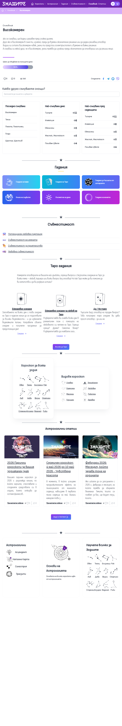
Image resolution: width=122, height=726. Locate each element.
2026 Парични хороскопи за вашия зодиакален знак (20, 467)
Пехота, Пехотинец (14, 126)
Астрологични (16, 545)
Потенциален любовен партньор (25, 234)
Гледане (20, 333)
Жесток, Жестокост (54, 135)
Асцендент (21, 552)
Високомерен (11, 112)
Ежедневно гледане (22, 308)
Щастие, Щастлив (13, 140)
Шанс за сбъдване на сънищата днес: (18, 64)
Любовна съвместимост (21, 251)
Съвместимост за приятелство (25, 245)
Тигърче (48, 113)
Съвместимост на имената (22, 239)
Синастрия (21, 566)
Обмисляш (49, 128)
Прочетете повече (15, 503)
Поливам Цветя (52, 143)
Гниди (7, 133)
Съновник (8, 25)
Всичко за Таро (61, 347)
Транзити (21, 573)
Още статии (59, 517)
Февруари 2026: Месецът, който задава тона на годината (96, 469)
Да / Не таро (100, 308)
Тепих (7, 119)
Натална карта (21, 559)
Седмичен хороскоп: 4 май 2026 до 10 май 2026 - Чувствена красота (60, 469)
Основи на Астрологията (56, 568)
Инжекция (49, 120)
